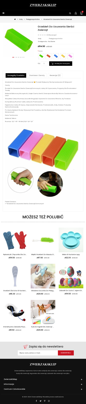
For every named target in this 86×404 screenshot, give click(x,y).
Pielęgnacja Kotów (33, 19)
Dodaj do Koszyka (62, 63)
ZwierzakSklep (37, 397)
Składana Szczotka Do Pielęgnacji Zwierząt (47, 291)
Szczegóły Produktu (15, 75)
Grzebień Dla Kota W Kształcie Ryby (17, 291)
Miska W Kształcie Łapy (71, 254)
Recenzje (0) (55, 75)
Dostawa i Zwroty (37, 75)
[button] (13, 57)
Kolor (41, 51)
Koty (21, 19)
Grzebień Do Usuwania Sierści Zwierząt (57, 19)
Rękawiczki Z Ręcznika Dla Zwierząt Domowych (21, 254)
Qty (39, 63)
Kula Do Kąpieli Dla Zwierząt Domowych (46, 327)
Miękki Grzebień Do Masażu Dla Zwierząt (46, 254)
